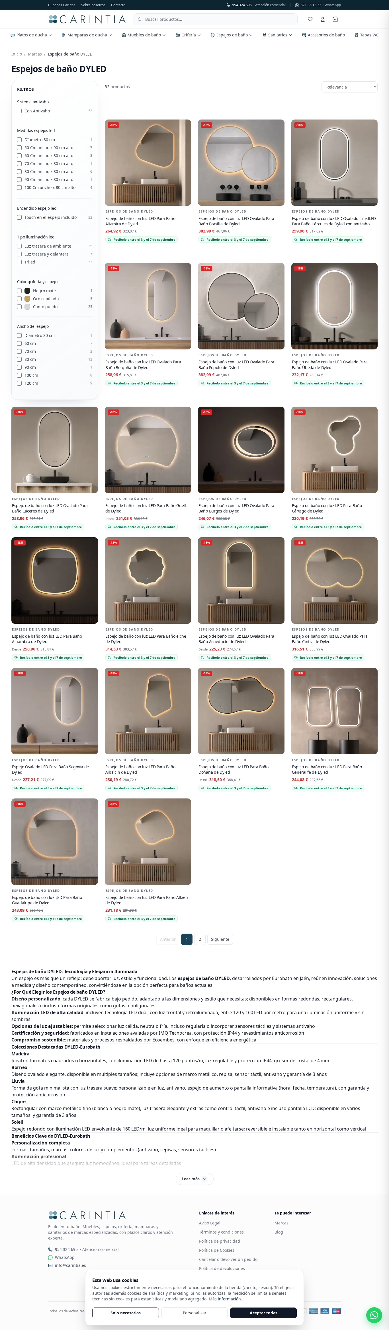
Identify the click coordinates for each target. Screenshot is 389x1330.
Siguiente (220, 939)
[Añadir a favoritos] (184, 126)
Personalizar (194, 1312)
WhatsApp (65, 1257)
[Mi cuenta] (322, 19)
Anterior (168, 939)
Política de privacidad (219, 1241)
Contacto (118, 5)
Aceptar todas (263, 1312)
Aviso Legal (209, 1223)
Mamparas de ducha (87, 35)
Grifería (188, 35)
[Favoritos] (310, 19)
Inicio (16, 54)
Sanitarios (277, 35)
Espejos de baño (232, 35)
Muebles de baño (144, 35)
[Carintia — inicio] (87, 19)
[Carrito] (335, 19)
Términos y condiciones (221, 1232)
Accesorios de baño (326, 35)
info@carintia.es (70, 1265)
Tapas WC (369, 35)
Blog (279, 1232)
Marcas (35, 54)
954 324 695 (259, 5)
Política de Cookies (216, 1250)
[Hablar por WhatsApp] (374, 1315)
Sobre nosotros (93, 5)
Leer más (191, 1178)
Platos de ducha (32, 35)
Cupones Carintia (61, 5)
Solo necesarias (125, 1312)
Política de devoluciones (222, 1268)
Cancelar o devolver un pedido (228, 1259)
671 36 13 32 (321, 5)
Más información (225, 1299)
